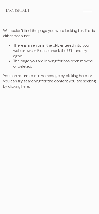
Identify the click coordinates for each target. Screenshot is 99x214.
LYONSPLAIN (17, 10)
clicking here (76, 75)
